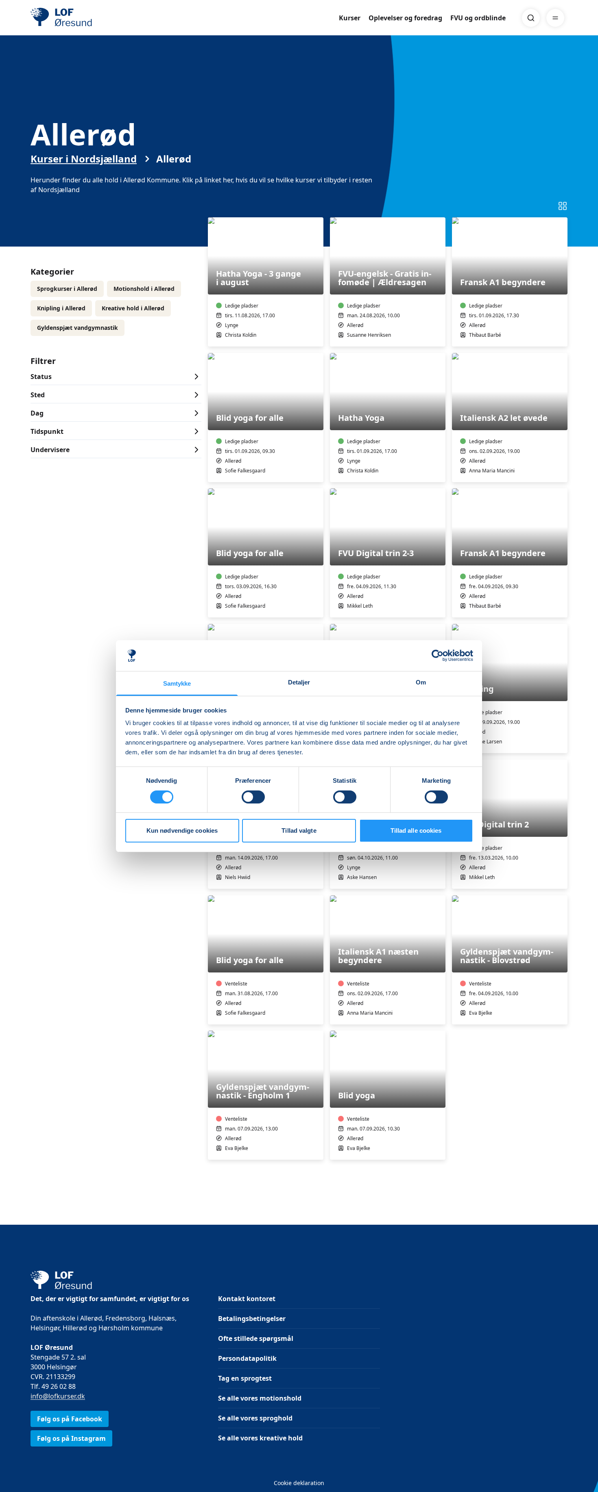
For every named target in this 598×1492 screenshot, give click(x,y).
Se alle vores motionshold (259, 1398)
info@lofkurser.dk (58, 1396)
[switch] (253, 796)
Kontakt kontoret (246, 1298)
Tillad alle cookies (416, 830)
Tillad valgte (299, 830)
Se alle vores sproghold (255, 1418)
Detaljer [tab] (299, 682)
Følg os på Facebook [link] (69, 1418)
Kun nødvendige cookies (182, 830)
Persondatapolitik (247, 1358)
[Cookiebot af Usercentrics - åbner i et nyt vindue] (437, 656)
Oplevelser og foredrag (405, 17)
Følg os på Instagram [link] (71, 1438)
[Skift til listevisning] (562, 206)
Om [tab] (421, 682)
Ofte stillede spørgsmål (255, 1338)
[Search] (531, 18)
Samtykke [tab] (177, 683)
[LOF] (90, 17)
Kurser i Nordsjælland (84, 158)
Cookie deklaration (299, 1483)
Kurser (349, 17)
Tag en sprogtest (245, 1378)
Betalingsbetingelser (252, 1318)
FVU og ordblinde (478, 17)
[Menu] (555, 18)
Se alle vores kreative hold (260, 1438)
